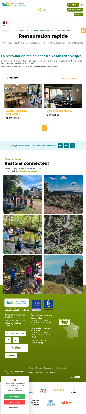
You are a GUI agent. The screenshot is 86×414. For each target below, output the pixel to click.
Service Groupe (35, 368)
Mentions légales (36, 372)
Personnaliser (15, 408)
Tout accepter (15, 397)
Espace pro (48, 368)
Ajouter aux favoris (82, 5)
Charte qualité (61, 368)
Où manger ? (48, 30)
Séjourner (38, 30)
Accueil (29, 30)
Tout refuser (14, 402)
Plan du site (50, 372)
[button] (83, 30)
